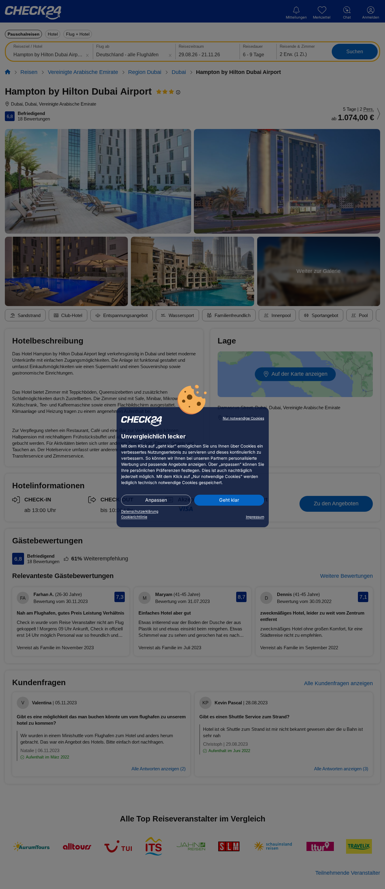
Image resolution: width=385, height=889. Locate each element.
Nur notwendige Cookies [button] (243, 418)
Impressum (255, 517)
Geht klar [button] (229, 500)
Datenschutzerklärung (139, 511)
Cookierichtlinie (134, 517)
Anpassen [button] (156, 500)
